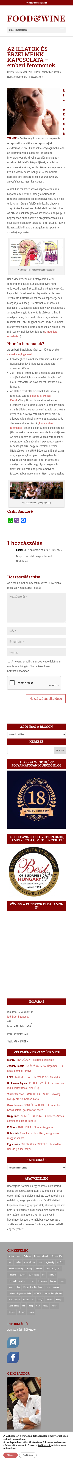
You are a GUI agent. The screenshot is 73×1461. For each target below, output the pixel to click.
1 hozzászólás (36, 76)
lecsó (62, 1281)
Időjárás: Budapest (18, 1016)
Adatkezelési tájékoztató (21, 1329)
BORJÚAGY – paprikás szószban (35, 1059)
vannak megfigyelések (20, 354)
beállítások (44, 1445)
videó (45, 1306)
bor (10, 1262)
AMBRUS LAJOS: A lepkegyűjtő (35, 1127)
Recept (59, 1299)
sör (23, 1306)
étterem (21, 1312)
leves (11, 1287)
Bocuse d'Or (57, 1256)
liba (18, 1287)
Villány (54, 1306)
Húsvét (32, 1281)
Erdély (29, 1268)
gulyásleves (34, 1275)
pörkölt (50, 1299)
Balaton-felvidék (41, 1256)
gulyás (22, 1275)
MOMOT (37, 1293)
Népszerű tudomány (17, 76)
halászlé (52, 1275)
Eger (40, 1262)
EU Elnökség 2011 (53, 1268)
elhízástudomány (16, 1268)
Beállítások (28, 1455)
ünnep (31, 1312)
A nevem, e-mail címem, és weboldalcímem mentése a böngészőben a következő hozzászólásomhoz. (34, 666)
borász (18, 1262)
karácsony (42, 1281)
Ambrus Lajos (14, 1256)
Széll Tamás (14, 1306)
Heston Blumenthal (17, 1281)
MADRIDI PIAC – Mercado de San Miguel (38, 1077)
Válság (12, 1312)
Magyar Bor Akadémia (32, 1287)
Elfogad (10, 1455)
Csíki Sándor (21, 72)
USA (38, 1306)
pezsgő (40, 1299)
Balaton (27, 1256)
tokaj (31, 1306)
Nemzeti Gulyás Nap (53, 1293)
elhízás (60, 1262)
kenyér (53, 1281)
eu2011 (39, 1268)
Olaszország (28, 1299)
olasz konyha (14, 1299)
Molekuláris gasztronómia (20, 1293)
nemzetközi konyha (51, 72)
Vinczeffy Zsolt (15, 1094)
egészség (50, 1262)
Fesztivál (12, 1275)
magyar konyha (52, 1287)
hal (43, 1275)
